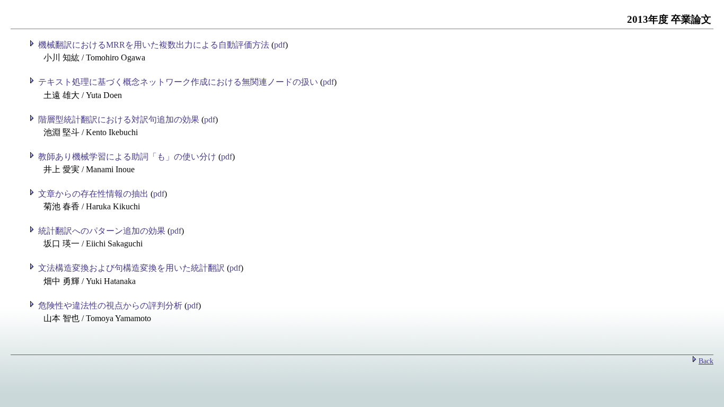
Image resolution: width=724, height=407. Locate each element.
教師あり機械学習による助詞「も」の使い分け (127, 156)
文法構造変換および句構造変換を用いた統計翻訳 (131, 267)
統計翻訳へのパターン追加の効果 (101, 230)
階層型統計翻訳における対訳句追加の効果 (118, 119)
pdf (279, 44)
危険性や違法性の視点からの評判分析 (110, 305)
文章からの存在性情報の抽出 (93, 193)
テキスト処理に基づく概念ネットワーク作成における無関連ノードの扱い (178, 81)
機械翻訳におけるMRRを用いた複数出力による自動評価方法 (152, 44)
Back (706, 361)
